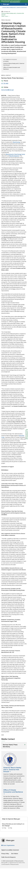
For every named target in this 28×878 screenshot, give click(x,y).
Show (4, 16)
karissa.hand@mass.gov (7, 90)
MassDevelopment (14, 156)
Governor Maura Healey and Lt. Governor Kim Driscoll (14, 7)
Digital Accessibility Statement (10, 850)
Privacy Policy (5, 853)
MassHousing (16, 142)
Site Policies (14, 853)
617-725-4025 (4, 83)
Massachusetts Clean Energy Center (15, 154)
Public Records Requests (8, 857)
